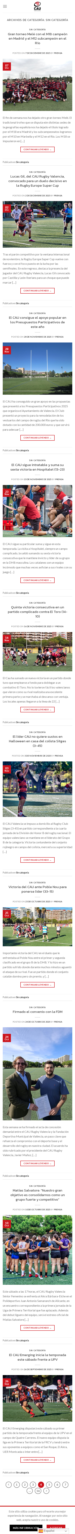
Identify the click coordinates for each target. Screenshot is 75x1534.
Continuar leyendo (37, 149)
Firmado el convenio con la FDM (37, 1011)
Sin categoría (37, 29)
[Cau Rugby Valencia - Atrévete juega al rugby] (37, 6)
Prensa (58, 53)
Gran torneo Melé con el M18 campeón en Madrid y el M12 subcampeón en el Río (37, 38)
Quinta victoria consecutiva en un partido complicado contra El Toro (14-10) (37, 612)
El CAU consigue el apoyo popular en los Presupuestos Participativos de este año (37, 322)
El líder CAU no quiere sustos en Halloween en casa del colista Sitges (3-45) (37, 741)
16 (38, 1490)
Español (48, 1530)
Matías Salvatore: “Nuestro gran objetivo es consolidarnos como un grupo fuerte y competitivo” (37, 1195)
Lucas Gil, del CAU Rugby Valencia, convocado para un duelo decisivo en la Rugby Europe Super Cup (37, 181)
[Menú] (5, 6)
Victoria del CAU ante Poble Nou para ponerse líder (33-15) (37, 889)
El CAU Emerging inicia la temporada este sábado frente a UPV (37, 1357)
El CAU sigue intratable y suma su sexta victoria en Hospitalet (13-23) (37, 467)
